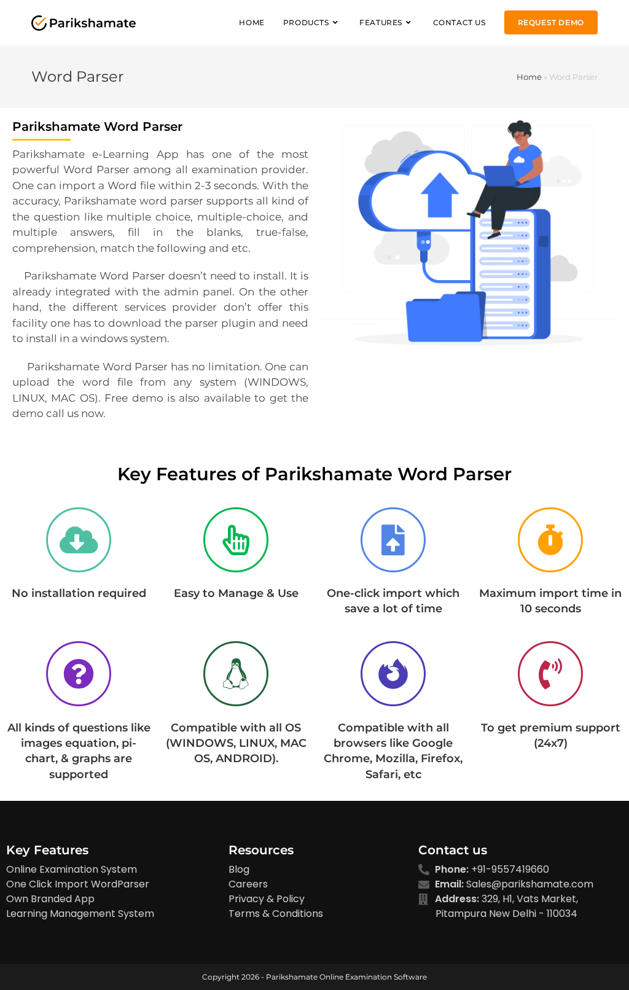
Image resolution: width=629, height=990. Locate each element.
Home (529, 77)
